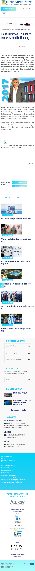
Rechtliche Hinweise (9, 566)
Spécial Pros (4, 469)
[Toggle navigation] (3, 14)
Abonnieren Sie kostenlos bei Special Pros (11, 477)
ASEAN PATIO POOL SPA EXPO (13, 420)
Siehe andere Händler (19, 410)
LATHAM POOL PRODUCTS (20, 393)
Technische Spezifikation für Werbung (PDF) (11, 482)
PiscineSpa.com (5, 472)
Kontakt (3, 458)
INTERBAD (7, 442)
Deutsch (25, 8)
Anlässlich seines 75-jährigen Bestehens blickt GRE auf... (16, 285)
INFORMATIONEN (7, 215)
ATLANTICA (7, 432)
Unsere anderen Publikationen (8, 460)
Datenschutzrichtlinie (5, 567)
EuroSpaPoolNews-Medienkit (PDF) (9, 481)
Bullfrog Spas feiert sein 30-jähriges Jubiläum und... (16, 330)
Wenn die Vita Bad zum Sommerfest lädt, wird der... (16, 240)
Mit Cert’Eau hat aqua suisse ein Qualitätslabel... (16, 219)
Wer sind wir (4, 462)
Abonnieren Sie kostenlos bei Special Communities (13, 479)
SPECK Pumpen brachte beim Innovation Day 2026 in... (17, 307)
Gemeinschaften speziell (7, 470)
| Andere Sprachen (24, 46)
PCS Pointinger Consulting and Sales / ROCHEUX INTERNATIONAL (22, 403)
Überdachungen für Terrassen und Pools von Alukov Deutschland (17, 512)
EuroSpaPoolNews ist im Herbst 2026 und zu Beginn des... (15, 262)
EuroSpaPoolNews (5, 467)
